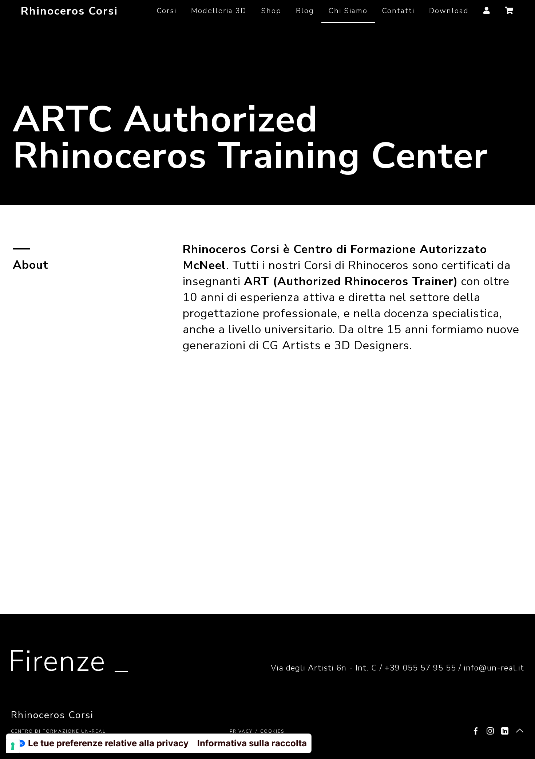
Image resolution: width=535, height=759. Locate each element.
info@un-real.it (494, 667)
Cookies (272, 731)
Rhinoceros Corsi (69, 11)
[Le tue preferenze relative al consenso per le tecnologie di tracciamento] (13, 746)
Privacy (241, 731)
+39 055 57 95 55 (420, 667)
